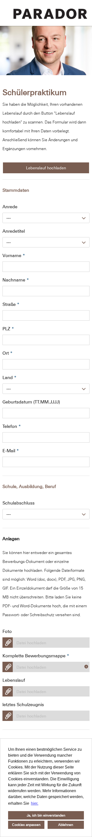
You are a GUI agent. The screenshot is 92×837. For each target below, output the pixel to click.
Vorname (13, 255)
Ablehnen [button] (65, 825)
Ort (7, 353)
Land (9, 377)
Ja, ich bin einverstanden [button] (46, 815)
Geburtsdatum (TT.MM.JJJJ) (31, 401)
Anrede (9, 206)
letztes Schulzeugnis (23, 704)
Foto (7, 631)
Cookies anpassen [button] (26, 825)
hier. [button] (34, 803)
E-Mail (10, 450)
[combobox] (46, 218)
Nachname (15, 279)
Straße (10, 304)
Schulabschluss (18, 503)
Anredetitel (13, 231)
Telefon (11, 426)
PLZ (8, 328)
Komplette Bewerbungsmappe (35, 655)
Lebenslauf (13, 680)
